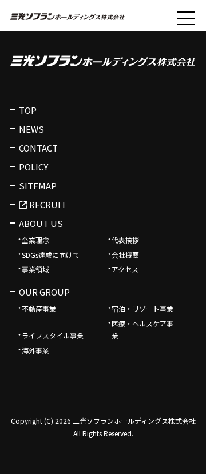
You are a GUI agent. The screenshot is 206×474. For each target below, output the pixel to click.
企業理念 (35, 240)
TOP (28, 110)
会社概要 (125, 255)
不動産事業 (39, 308)
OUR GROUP (44, 292)
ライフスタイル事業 (53, 335)
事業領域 (35, 269)
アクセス (125, 269)
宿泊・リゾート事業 (142, 308)
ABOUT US (41, 223)
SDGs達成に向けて (51, 255)
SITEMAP (38, 186)
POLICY (33, 167)
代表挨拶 (125, 240)
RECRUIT (46, 204)
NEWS (31, 129)
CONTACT (38, 148)
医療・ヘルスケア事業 (142, 329)
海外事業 (35, 350)
